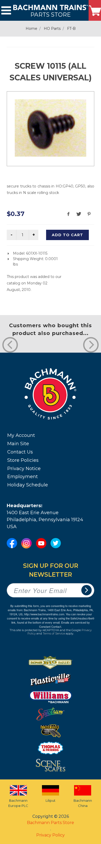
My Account (21, 435)
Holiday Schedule (27, 485)
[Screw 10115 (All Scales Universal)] (50, 128)
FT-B (71, 28)
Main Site (18, 444)
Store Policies (23, 460)
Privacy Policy (50, 835)
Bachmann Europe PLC (18, 803)
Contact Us (20, 452)
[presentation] (10, 345)
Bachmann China (83, 803)
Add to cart (67, 235)
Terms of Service (54, 633)
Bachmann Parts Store (50, 822)
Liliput (50, 800)
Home (31, 28)
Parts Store (50, 14)
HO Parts (52, 28)
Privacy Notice (24, 468)
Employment (22, 476)
